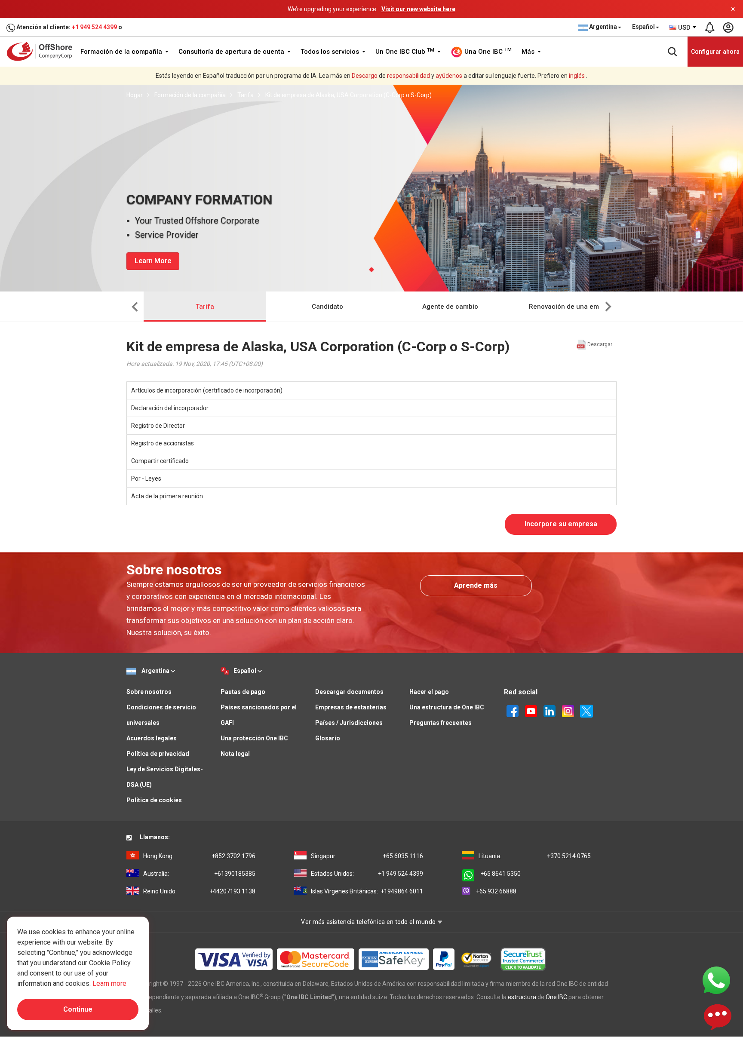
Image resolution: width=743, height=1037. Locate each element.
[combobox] (683, 27)
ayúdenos (449, 75)
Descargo (365, 75)
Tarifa (245, 95)
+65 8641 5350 (500, 873)
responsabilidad (408, 75)
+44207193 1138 (199, 891)
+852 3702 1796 (199, 856)
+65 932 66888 (496, 891)
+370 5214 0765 (535, 856)
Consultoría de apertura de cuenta (232, 51)
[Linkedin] (549, 710)
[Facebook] (512, 710)
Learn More (153, 261)
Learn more (109, 983)
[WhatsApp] (716, 979)
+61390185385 (199, 873)
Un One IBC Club (404, 51)
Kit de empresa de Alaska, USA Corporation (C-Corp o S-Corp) (348, 95)
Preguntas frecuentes (440, 722)
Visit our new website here (418, 9)
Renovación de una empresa (573, 306)
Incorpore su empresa (561, 524)
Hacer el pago (429, 691)
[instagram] (568, 710)
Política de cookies (154, 800)
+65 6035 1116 (367, 856)
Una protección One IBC (254, 738)
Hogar (134, 95)
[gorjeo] (586, 710)
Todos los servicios (331, 51)
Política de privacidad (157, 753)
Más (529, 51)
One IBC (556, 997)
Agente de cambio (450, 306)
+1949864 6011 (367, 891)
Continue (77, 1009)
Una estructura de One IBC (446, 707)
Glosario (327, 738)
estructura (522, 997)
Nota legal (235, 753)
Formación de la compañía (122, 51)
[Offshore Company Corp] (42, 51)
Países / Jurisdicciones (349, 722)
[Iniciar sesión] (728, 27)
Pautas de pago (243, 691)
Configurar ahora (715, 51)
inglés (577, 75)
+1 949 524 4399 (94, 27)
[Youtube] (531, 710)
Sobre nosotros (149, 691)
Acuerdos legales (151, 738)
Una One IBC (487, 51)
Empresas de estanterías (351, 707)
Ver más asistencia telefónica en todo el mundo (369, 921)
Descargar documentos (349, 691)
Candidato (327, 306)
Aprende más (475, 585)
